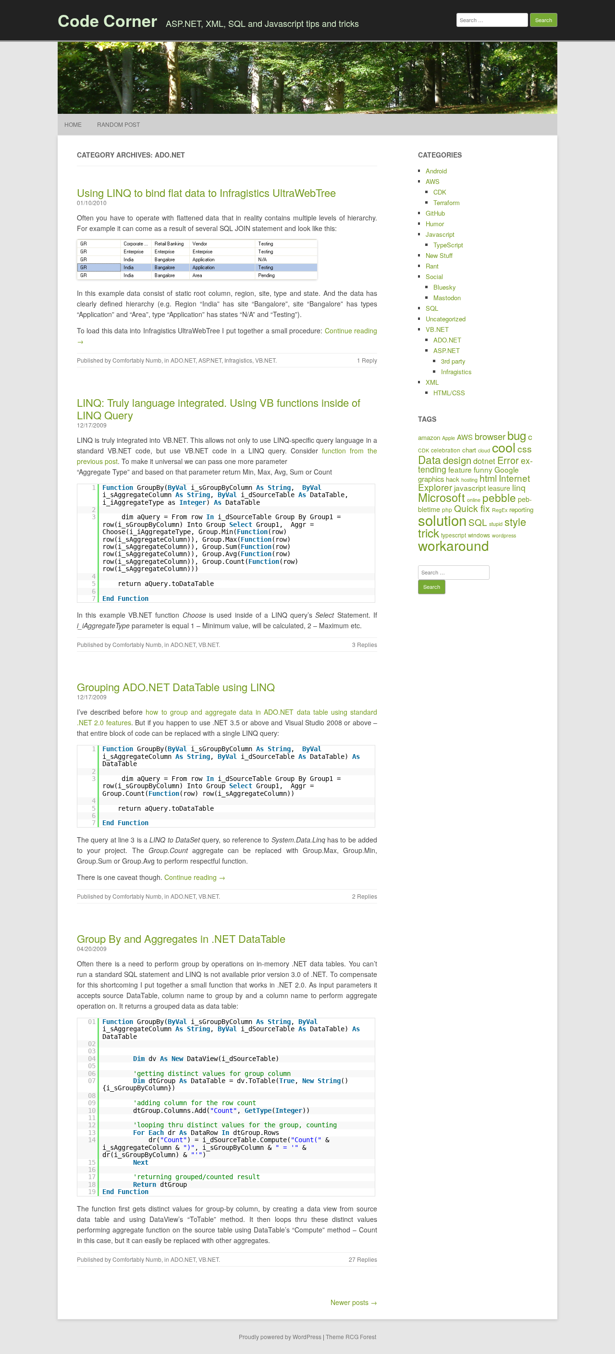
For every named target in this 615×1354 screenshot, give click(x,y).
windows (479, 535)
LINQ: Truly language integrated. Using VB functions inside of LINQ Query (218, 408)
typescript (453, 535)
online (473, 499)
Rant (432, 265)
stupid (496, 523)
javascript (470, 487)
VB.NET (265, 360)
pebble (499, 497)
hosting (469, 479)
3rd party (453, 361)
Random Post (118, 124)
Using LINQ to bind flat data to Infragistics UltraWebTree (206, 192)
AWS (433, 181)
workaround (453, 545)
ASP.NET (209, 360)
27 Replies (363, 1259)
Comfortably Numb (136, 360)
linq (519, 487)
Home (73, 124)
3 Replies (364, 644)
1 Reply (367, 360)
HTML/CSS (449, 392)
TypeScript (448, 244)
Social (434, 276)
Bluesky (444, 287)
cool (504, 447)
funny (483, 469)
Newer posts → (354, 1302)
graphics (431, 479)
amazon (429, 437)
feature (460, 469)
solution (442, 520)
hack (452, 479)
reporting (521, 509)
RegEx (499, 509)
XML (432, 382)
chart (469, 449)
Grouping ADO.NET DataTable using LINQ (176, 686)
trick (428, 532)
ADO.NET (183, 360)
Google (506, 469)
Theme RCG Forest (351, 1336)
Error (508, 460)
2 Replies (364, 896)
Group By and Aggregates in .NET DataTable (181, 938)
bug (516, 435)
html (488, 478)
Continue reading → (194, 877)
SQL (432, 308)
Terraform (446, 202)
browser (490, 436)
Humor (435, 223)
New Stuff (439, 255)
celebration (445, 450)
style (515, 521)
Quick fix (472, 507)
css (524, 448)
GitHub (435, 213)
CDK (439, 191)
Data (429, 459)
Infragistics (238, 360)
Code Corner (107, 20)
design (457, 460)
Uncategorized (446, 318)
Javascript (440, 234)
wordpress (504, 535)
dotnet (484, 460)
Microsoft (441, 497)
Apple (448, 437)
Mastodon (447, 297)
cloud (484, 450)
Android (436, 170)
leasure (499, 488)
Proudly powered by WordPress (280, 1336)
